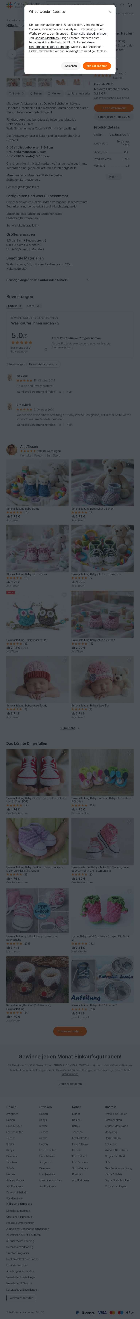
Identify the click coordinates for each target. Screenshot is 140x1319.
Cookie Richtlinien (47, 38)
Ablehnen (71, 65)
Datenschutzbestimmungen (89, 33)
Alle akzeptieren (97, 65)
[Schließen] (110, 12)
